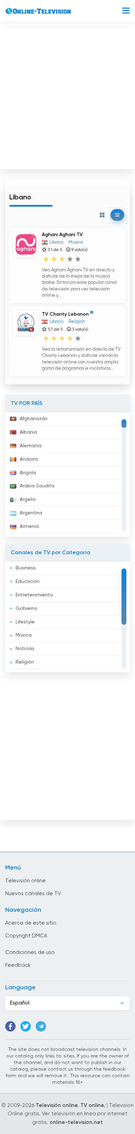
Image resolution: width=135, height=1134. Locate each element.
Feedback (17, 965)
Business (26, 568)
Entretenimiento (34, 595)
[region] (67, 474)
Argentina (31, 513)
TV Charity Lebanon (65, 314)
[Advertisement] (67, 97)
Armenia (29, 526)
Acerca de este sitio (30, 923)
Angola (28, 472)
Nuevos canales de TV (33, 893)
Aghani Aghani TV (62, 234)
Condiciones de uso (30, 952)
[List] (117, 215)
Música (24, 635)
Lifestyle (25, 622)
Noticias (25, 648)
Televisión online (25, 880)
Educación (27, 581)
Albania (28, 432)
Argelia (28, 499)
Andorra (29, 459)
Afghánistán (33, 418)
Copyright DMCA (26, 935)
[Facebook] (10, 1026)
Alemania (31, 445)
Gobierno (26, 608)
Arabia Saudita (37, 486)
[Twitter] (25, 1026)
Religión (25, 662)
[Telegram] (41, 1026)
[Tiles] (102, 215)
